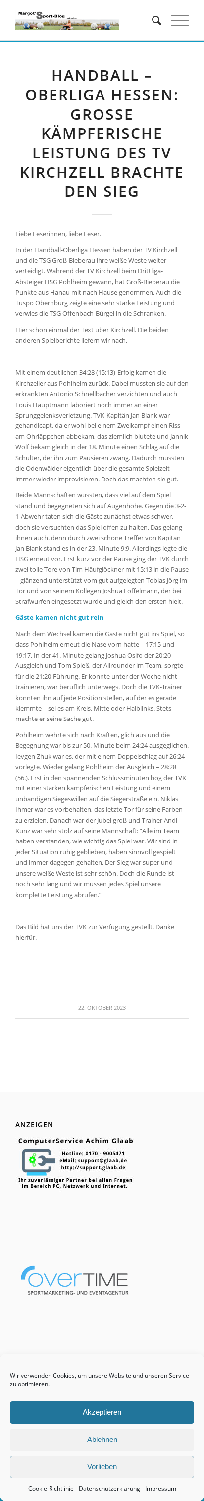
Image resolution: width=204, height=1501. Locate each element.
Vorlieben (102, 1466)
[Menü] (175, 20)
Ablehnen (102, 1439)
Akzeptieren (102, 1412)
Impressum (160, 1488)
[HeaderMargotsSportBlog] (67, 20)
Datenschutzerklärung (109, 1488)
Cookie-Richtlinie (51, 1488)
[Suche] (151, 20)
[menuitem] (151, 20)
